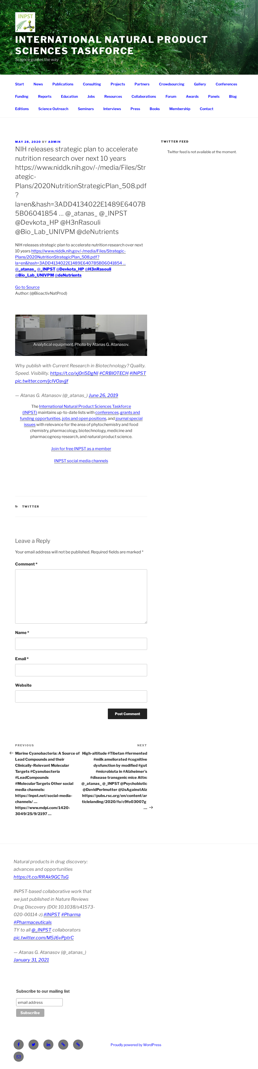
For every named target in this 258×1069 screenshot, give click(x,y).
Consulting (92, 84)
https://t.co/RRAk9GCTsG (41, 877)
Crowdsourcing (171, 84)
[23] (137, 351)
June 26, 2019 (103, 395)
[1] (20, 351)
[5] (41, 351)
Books (155, 109)
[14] (89, 351)
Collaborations (144, 96)
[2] (25, 351)
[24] (142, 351)
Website (23, 685)
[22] (131, 351)
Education (69, 96)
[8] (57, 351)
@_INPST (41, 929)
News (38, 84)
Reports (44, 96)
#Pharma (71, 914)
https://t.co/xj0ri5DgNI (74, 373)
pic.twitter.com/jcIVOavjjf (41, 381)
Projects (118, 84)
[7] (52, 351)
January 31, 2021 (31, 959)
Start (19, 84)
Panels (213, 96)
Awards (192, 96)
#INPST (138, 373)
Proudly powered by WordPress (136, 1045)
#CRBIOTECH (113, 373)
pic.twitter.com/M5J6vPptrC (44, 937)
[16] (100, 351)
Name (22, 632)
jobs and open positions (84, 418)
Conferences (226, 84)
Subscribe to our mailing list (43, 991)
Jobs (91, 96)
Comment (26, 564)
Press (135, 109)
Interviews (112, 109)
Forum (171, 96)
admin (54, 142)
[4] (36, 351)
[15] (94, 351)
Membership (179, 109)
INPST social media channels (81, 460)
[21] (126, 351)
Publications (62, 84)
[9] (62, 351)
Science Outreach (53, 109)
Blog (233, 96)
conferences (107, 412)
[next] (141, 335)
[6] (47, 351)
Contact (206, 109)
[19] (115, 351)
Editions (22, 109)
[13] (84, 351)
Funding (21, 96)
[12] (78, 351)
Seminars (86, 109)
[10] (68, 351)
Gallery (200, 84)
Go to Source (27, 287)
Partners (142, 84)
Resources (113, 96)
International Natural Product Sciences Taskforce (111, 45)
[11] (73, 351)
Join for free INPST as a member (81, 448)
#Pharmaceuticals (33, 922)
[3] (31, 351)
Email (22, 658)
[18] (110, 351)
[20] (121, 351)
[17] (105, 351)
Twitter (31, 506)
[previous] (22, 335)
